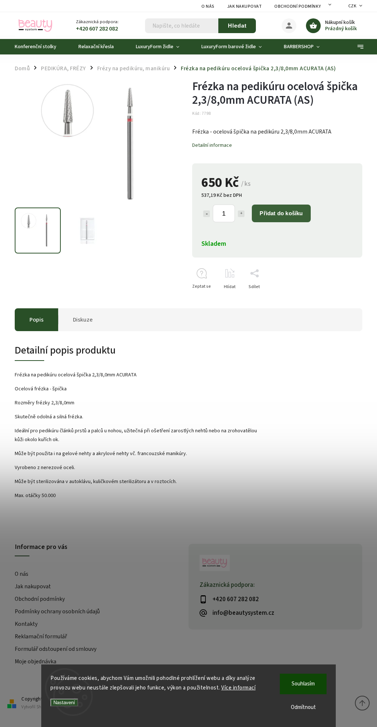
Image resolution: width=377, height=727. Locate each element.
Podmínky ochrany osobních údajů (57, 611)
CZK (352, 6)
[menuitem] (41, 46)
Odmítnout (303, 707)
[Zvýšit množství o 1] (241, 213)
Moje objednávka (35, 661)
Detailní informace (212, 145)
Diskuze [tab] (83, 320)
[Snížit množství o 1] (206, 213)
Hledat (237, 25)
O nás (208, 6)
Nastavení (64, 702)
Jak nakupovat (244, 6)
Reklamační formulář (41, 636)
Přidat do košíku (281, 213)
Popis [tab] (36, 320)
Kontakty (26, 624)
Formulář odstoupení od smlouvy (55, 649)
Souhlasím (303, 684)
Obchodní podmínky (297, 6)
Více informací (238, 688)
